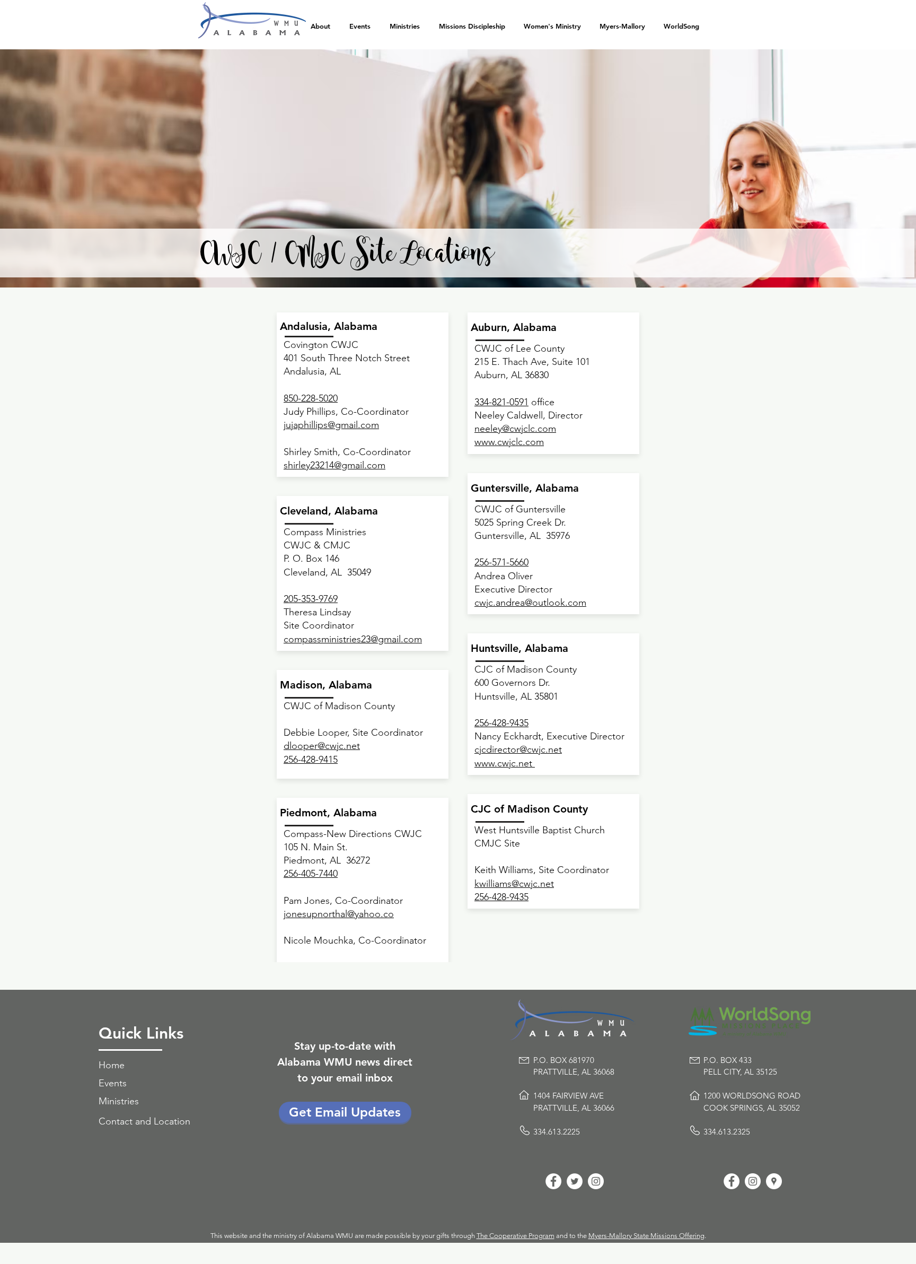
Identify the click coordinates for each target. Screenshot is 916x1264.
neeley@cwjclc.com (515, 428)
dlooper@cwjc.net (322, 746)
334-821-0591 (501, 402)
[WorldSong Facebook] (731, 1181)
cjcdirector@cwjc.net (518, 749)
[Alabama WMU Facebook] (553, 1181)
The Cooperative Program (515, 1236)
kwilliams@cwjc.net (514, 884)
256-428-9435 (501, 897)
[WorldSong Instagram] (753, 1181)
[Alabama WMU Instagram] (596, 1181)
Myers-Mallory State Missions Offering (646, 1236)
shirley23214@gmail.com (334, 465)
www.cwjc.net (504, 763)
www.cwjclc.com (509, 442)
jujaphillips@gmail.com (331, 425)
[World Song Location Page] (774, 1181)
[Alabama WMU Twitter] (575, 1181)
